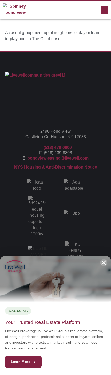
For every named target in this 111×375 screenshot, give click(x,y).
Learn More (20, 362)
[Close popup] (103, 262)
